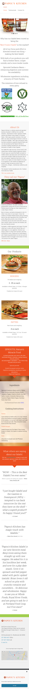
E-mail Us (4, 642)
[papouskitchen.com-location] (14, 651)
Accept (14, 685)
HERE (22, 402)
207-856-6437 (5, 637)
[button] (27, 671)
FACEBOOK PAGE (11, 457)
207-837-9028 (5, 640)
